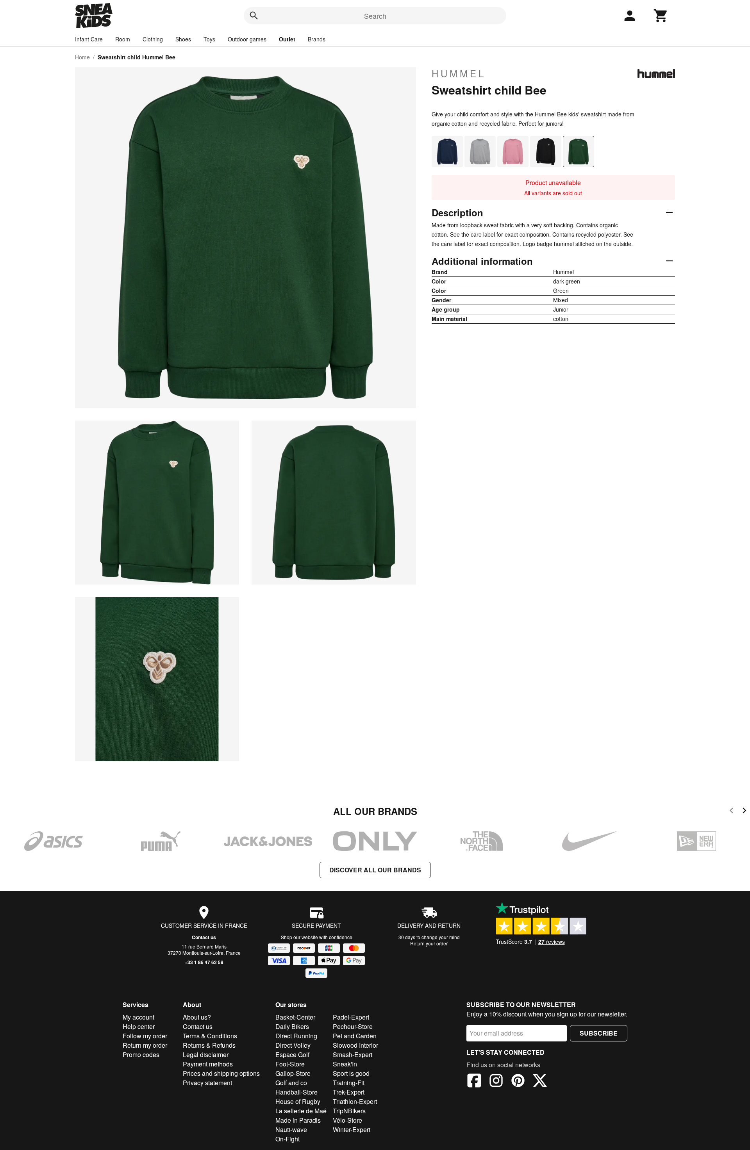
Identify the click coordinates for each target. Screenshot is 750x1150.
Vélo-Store (347, 1120)
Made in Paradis (298, 1120)
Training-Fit (348, 1082)
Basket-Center (295, 1017)
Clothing (153, 39)
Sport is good (351, 1073)
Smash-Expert (352, 1054)
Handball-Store (296, 1092)
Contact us (204, 937)
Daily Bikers (292, 1026)
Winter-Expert (351, 1129)
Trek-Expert (348, 1092)
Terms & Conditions (210, 1035)
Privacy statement (207, 1082)
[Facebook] (474, 1082)
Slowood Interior (355, 1045)
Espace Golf (292, 1054)
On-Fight (287, 1138)
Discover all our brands (375, 869)
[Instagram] (496, 1082)
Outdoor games (247, 39)
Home (82, 57)
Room (122, 39)
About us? (197, 1017)
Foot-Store (290, 1063)
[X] (540, 1082)
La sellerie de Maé (301, 1110)
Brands (316, 39)
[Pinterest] (518, 1082)
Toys (209, 39)
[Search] (253, 15)
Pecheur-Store (353, 1026)
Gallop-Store (293, 1073)
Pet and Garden (355, 1035)
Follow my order (145, 1035)
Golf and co (291, 1082)
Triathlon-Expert (355, 1101)
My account (138, 1017)
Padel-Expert (351, 1017)
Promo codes (141, 1054)
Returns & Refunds (209, 1045)
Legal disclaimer (206, 1054)
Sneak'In (345, 1063)
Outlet (287, 39)
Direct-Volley (293, 1045)
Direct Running (296, 1035)
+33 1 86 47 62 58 (204, 962)
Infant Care (89, 39)
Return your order (429, 943)
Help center (139, 1026)
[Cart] (661, 15)
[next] (744, 811)
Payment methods (208, 1063)
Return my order (145, 1045)
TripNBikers (349, 1110)
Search (375, 16)
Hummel (459, 73)
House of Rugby (297, 1101)
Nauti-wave (291, 1129)
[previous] (731, 811)
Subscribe (599, 1033)
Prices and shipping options (221, 1073)
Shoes (183, 39)
